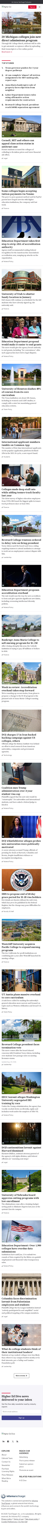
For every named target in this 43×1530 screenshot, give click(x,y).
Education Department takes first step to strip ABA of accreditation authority (21, 244)
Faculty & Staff (9, 911)
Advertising (23, 1457)
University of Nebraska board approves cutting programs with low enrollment (20, 1198)
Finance (6, 208)
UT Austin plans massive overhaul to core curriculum (21, 996)
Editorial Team (7, 1458)
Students (7, 457)
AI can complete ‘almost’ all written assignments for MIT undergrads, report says (22, 78)
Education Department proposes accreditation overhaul (20, 591)
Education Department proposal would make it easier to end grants (21, 343)
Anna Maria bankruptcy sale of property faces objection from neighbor (20, 87)
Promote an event (26, 1470)
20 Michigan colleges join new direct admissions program (21, 38)
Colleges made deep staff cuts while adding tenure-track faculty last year (21, 492)
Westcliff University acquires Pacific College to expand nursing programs (21, 947)
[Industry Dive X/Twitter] (12, 1441)
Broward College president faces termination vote (20, 1046)
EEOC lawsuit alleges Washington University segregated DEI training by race (21, 1100)
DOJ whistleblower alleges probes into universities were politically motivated (21, 844)
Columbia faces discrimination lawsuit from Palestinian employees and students (19, 1301)
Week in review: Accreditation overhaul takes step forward (19, 689)
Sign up (32, 7)
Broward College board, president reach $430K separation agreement (22, 105)
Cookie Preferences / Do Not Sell (14, 1522)
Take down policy (31, 1519)
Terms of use (18, 1519)
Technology (8, 755)
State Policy (8, 409)
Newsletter (6, 1465)
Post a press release (27, 1460)
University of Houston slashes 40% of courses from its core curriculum (21, 392)
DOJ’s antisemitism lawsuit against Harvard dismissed (21, 1149)
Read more (7, 52)
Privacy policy (6, 1519)
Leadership (7, 557)
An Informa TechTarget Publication (21, 2)
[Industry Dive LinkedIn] (3, 1441)
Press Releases (7, 1475)
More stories (20, 1375)
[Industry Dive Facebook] (8, 1441)
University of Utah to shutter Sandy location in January (18, 295)
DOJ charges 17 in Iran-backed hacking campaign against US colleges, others (19, 737)
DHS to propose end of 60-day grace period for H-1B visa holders (21, 895)
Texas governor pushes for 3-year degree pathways (21, 69)
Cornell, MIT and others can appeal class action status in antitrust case (18, 143)
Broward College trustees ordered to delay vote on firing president (21, 541)
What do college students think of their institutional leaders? (21, 1350)
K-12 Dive (22, 1480)
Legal (5, 158)
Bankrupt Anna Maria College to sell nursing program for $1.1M (20, 641)
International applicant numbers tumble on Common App (21, 443)
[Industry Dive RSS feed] (17, 1441)
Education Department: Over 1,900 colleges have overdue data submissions (21, 1248)
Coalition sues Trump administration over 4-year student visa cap (17, 791)
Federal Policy (8, 261)
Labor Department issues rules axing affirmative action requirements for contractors (20, 97)
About (4, 1455)
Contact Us (6, 1462)
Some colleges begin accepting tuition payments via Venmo (19, 192)
